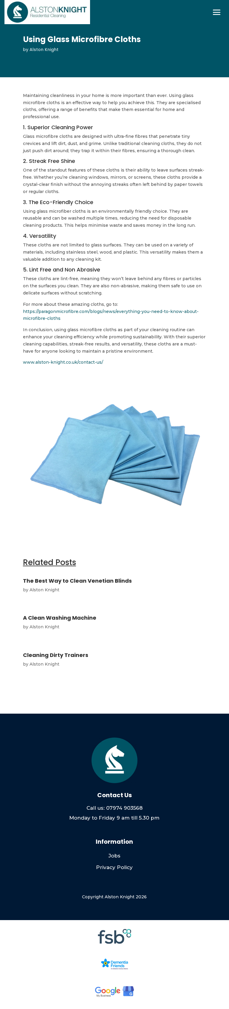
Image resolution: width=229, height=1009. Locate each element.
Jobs (114, 856)
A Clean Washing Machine (59, 617)
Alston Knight (44, 50)
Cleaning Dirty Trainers (55, 655)
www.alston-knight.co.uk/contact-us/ (63, 362)
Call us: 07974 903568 (114, 808)
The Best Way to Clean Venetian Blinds (77, 580)
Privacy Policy (114, 867)
